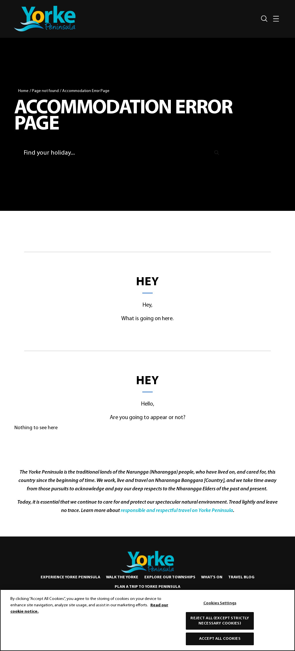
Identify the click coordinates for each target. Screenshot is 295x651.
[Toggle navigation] (276, 18)
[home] (44, 18)
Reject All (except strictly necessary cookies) (219, 621)
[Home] (147, 562)
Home (23, 91)
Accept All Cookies (220, 639)
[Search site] (264, 18)
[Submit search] (217, 152)
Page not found (45, 91)
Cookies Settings (219, 603)
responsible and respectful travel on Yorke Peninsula (177, 510)
